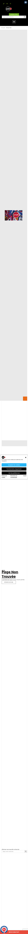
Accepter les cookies (14, 465)
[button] (25, 457)
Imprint (24, 475)
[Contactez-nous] (8, 3)
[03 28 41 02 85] (4, 3)
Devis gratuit (14, 932)
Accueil (3, 27)
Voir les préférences (14, 473)
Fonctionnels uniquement (14, 469)
